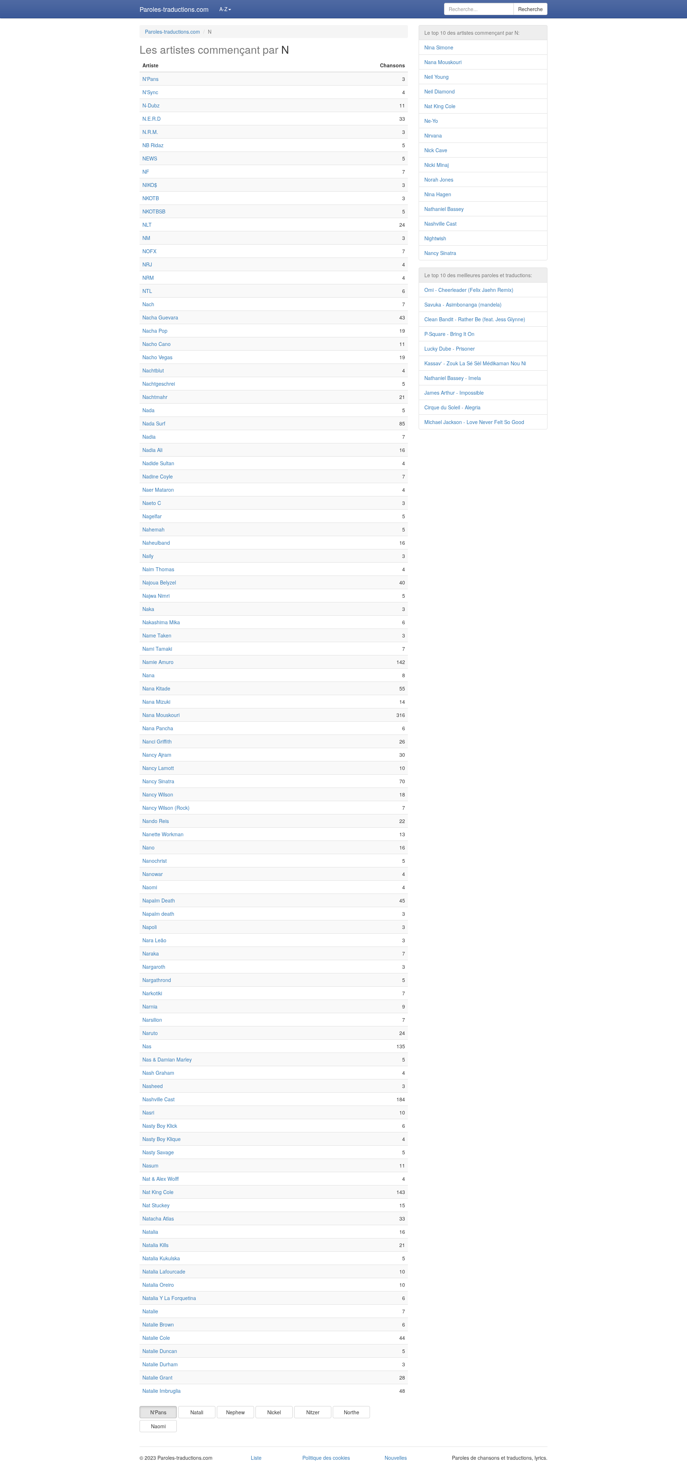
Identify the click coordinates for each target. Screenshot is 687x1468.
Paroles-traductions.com (174, 9)
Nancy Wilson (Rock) (166, 807)
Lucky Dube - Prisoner (449, 348)
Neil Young (436, 76)
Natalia (150, 1231)
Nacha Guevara (160, 317)
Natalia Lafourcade (163, 1271)
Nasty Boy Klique (161, 1138)
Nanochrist (154, 860)
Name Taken (156, 635)
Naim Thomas (158, 569)
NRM (148, 277)
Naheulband (156, 542)
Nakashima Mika (161, 622)
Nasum (150, 1165)
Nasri (148, 1112)
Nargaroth (153, 966)
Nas (146, 1046)
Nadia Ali (152, 449)
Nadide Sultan (158, 463)
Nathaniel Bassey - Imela (452, 377)
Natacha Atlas (158, 1218)
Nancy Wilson (157, 794)
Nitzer (313, 1412)
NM (146, 237)
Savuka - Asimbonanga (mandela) (463, 304)
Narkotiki (152, 993)
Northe (351, 1412)
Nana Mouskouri (161, 714)
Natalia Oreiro (158, 1284)
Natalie (150, 1311)
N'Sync (150, 92)
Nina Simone (438, 47)
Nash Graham (158, 1072)
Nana (148, 675)
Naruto (150, 1032)
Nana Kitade (156, 688)
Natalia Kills (155, 1244)
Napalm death (158, 913)
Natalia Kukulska (161, 1258)
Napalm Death (158, 900)
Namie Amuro (158, 661)
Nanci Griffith (157, 741)
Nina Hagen (437, 194)
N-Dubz (151, 105)
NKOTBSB (153, 211)
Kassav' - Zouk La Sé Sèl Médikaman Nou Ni (475, 363)
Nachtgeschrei (158, 383)
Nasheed (152, 1085)
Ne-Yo (431, 120)
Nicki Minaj (436, 164)
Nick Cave (435, 150)
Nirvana (433, 135)
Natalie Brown (158, 1324)
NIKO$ (149, 184)
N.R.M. (150, 131)
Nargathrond (156, 979)
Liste (256, 1457)
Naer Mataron (158, 489)
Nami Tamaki (157, 648)
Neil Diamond (439, 91)
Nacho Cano (156, 343)
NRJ (147, 264)
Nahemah (153, 529)
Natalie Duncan (159, 1350)
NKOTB (150, 198)
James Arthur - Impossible (454, 392)
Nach (148, 304)
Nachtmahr (154, 396)
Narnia (149, 1006)
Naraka (150, 953)
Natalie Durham (160, 1364)
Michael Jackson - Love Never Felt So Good (474, 421)
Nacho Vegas (157, 357)
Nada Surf (153, 423)
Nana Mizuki (156, 701)
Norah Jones (438, 179)
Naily (148, 555)
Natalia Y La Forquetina (169, 1297)
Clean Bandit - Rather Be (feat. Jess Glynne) (474, 319)
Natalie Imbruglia (161, 1390)
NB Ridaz (153, 145)
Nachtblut (153, 370)
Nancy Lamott (158, 767)
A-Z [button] (223, 9)
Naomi (149, 887)
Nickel (274, 1412)
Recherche (530, 9)
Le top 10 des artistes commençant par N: (472, 32)
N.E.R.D (151, 118)
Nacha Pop (154, 330)
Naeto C (151, 502)
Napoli (149, 926)
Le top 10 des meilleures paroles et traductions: (478, 275)
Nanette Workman (163, 834)
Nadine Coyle (157, 476)
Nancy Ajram (156, 754)
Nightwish (435, 238)
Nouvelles (396, 1457)
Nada (148, 410)
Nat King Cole (158, 1191)
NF (145, 171)
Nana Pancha (157, 728)
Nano (148, 847)
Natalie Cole (156, 1337)
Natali (196, 1412)
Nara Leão (154, 940)
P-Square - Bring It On (449, 333)
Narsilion (152, 1019)
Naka (148, 608)
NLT (147, 224)
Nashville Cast (158, 1099)
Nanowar (152, 873)
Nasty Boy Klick (159, 1125)
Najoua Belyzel (159, 582)
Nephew (235, 1412)
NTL (147, 290)
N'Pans (150, 78)
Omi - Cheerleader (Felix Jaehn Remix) (468, 289)
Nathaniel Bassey (444, 208)
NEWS (149, 158)
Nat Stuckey (156, 1205)
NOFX (149, 251)
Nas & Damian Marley (167, 1059)
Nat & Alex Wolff (160, 1178)
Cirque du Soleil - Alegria (452, 407)
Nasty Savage (158, 1152)
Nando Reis (155, 820)
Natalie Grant (157, 1377)
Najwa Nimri (156, 595)
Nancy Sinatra (158, 781)
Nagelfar (152, 516)
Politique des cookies (326, 1457)
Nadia (149, 436)
